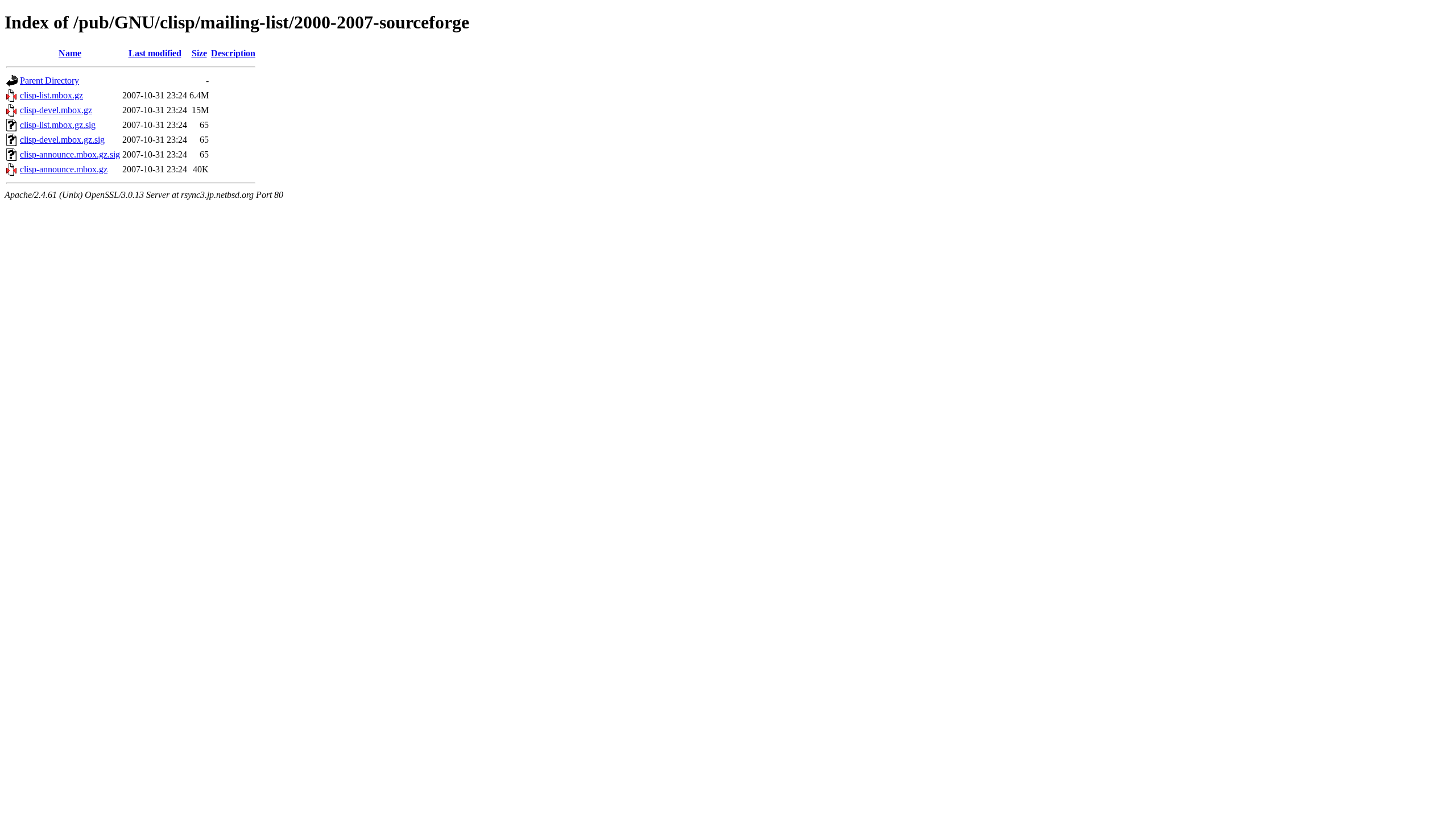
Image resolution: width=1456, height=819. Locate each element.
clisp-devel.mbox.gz (56, 110)
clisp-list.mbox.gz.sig (58, 125)
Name (70, 53)
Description (233, 53)
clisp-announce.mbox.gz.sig (70, 154)
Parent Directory (49, 80)
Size (199, 53)
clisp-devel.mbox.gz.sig (62, 139)
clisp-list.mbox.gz (51, 95)
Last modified (155, 53)
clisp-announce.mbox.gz (63, 169)
